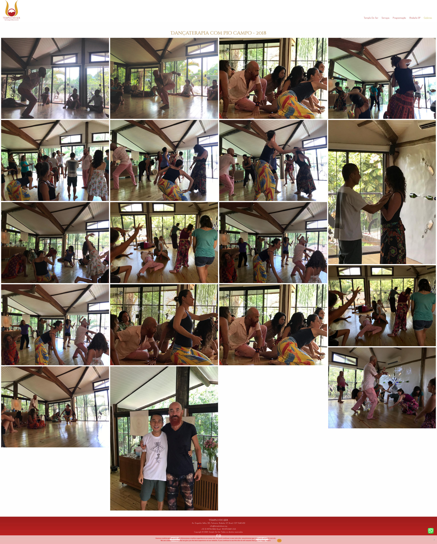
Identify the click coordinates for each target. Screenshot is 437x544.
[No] (434, 540)
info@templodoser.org (218, 526)
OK (279, 540)
